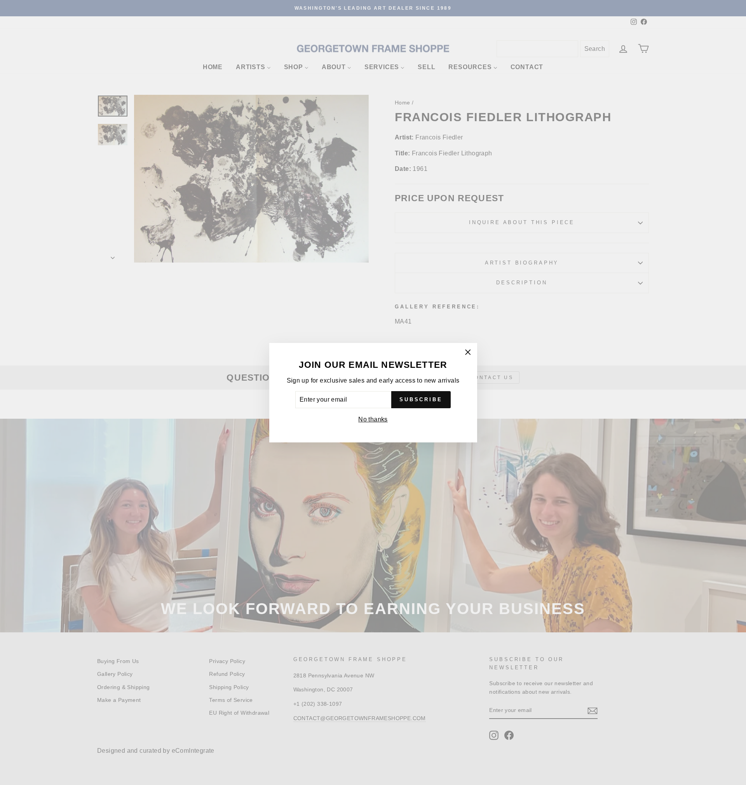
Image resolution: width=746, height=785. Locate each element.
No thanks (373, 419)
